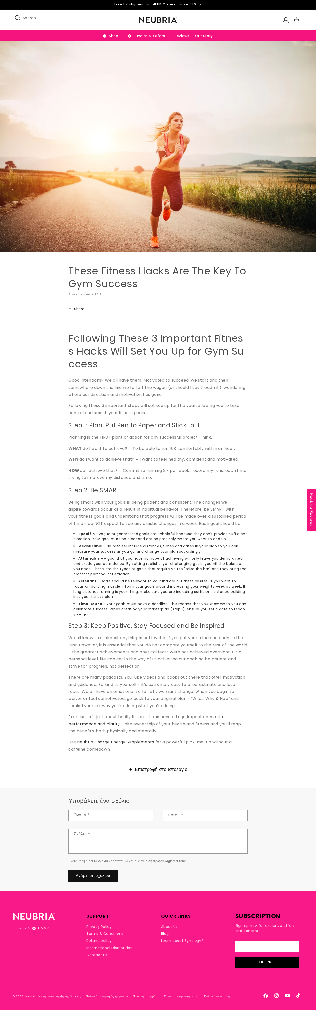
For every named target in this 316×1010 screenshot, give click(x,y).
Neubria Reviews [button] (311, 510)
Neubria (31, 996)
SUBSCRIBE (267, 962)
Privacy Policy (99, 926)
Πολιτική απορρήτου (146, 996)
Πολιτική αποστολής (217, 996)
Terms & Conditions (104, 933)
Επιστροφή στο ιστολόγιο (161, 769)
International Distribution (109, 947)
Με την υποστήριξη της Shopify (59, 996)
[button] (19, 20)
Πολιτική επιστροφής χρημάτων (107, 996)
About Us (169, 926)
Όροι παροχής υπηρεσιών (181, 996)
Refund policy (99, 940)
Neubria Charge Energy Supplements (115, 742)
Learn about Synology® (182, 940)
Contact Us (96, 954)
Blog (165, 933)
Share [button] (79, 308)
